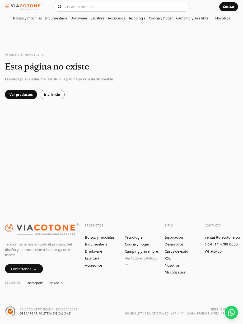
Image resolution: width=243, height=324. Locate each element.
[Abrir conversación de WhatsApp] (231, 312)
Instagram (35, 282)
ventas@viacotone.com (224, 237)
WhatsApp (213, 251)
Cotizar (228, 6)
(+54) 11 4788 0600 (221, 244)
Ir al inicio (52, 94)
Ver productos (21, 94)
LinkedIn (55, 282)
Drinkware (78, 18)
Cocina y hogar (161, 18)
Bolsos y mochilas (27, 18)
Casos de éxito (176, 251)
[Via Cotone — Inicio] (23, 7)
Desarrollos (174, 244)
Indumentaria (56, 18)
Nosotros (222, 18)
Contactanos (24, 268)
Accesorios (116, 18)
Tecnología (137, 18)
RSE (168, 258)
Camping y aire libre (192, 18)
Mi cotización (175, 272)
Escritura (97, 18)
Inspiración (174, 237)
